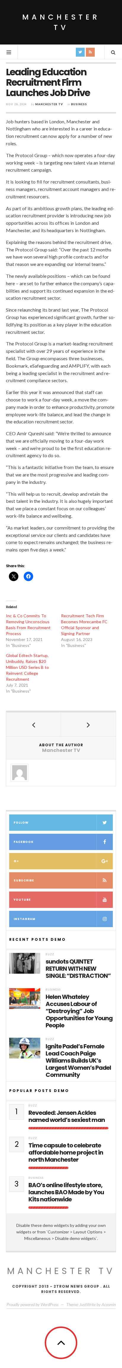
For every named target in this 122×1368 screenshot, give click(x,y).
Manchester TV (61, 22)
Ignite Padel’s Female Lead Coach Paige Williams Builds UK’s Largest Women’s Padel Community (78, 1060)
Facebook (23, 842)
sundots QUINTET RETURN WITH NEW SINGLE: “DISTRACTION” (78, 968)
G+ (16, 861)
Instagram (25, 919)
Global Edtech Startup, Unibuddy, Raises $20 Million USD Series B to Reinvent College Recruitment (27, 667)
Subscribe (24, 880)
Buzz (50, 954)
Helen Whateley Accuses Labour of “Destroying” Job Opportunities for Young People (79, 1011)
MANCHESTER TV (61, 1271)
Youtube (22, 899)
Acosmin (109, 1304)
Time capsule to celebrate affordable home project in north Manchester (65, 1152)
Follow (21, 822)
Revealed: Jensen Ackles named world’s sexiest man (66, 1116)
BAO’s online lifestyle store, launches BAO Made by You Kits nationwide (66, 1192)
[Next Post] (88, 724)
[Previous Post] (33, 724)
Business (79, 104)
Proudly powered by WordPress (32, 1304)
